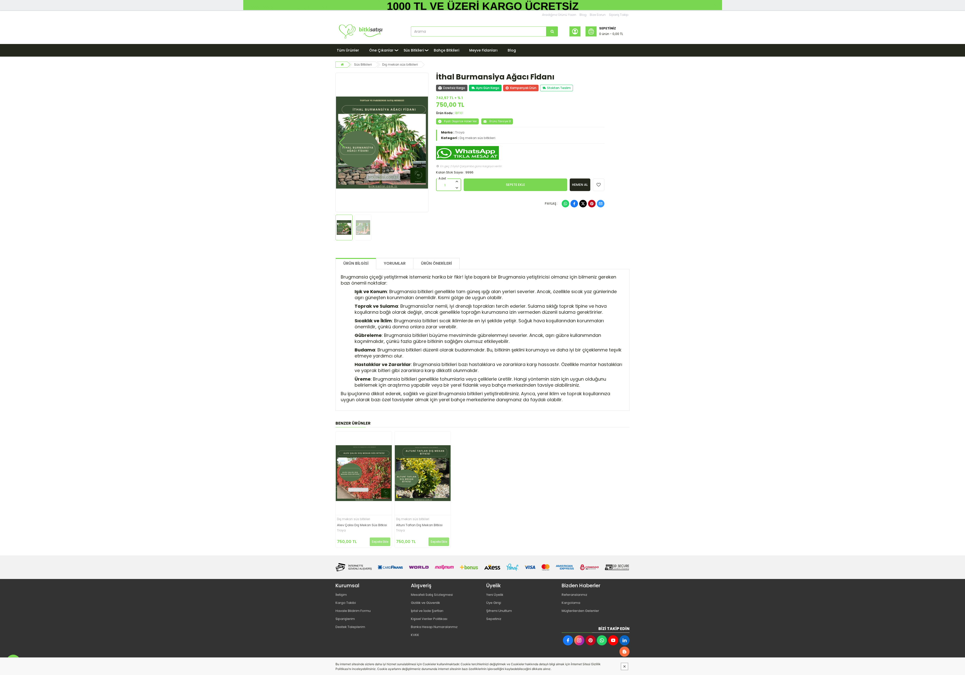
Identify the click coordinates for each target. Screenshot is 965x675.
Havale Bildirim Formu (353, 610)
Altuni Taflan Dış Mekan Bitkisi (419, 525)
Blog (583, 15)
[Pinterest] (592, 203)
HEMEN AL (580, 184)
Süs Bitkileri (414, 50)
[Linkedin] (624, 640)
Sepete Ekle (380, 541)
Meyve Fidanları (483, 50)
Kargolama (571, 602)
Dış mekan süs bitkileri (400, 64)
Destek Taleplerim (350, 626)
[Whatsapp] (565, 203)
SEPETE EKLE (515, 184)
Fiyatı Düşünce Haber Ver (460, 121)
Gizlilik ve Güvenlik (425, 602)
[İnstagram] (579, 640)
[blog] (624, 652)
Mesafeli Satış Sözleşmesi (432, 594)
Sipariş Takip (618, 15)
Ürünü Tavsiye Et (500, 121)
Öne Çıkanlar (381, 50)
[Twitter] (583, 203)
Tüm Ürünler (348, 50)
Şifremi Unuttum (499, 610)
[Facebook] (574, 203)
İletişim (341, 594)
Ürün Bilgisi (355, 263)
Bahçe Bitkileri (446, 50)
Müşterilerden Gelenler (580, 610)
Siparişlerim (345, 618)
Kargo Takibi (345, 602)
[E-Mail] (600, 203)
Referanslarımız (574, 594)
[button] (342, 142)
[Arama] (552, 31)
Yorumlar (395, 263)
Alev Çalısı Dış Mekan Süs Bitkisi (362, 525)
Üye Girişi (493, 602)
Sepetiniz (493, 618)
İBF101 (459, 113)
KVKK (415, 635)
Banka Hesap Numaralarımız (434, 626)
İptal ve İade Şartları (427, 610)
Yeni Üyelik (494, 594)
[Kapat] (624, 666)
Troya (459, 132)
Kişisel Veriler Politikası (429, 618)
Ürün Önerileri (436, 263)
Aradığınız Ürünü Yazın (559, 15)
